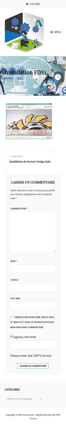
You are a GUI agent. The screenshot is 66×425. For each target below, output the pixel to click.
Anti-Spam (30, 337)
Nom (13, 261)
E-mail (15, 280)
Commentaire (19, 208)
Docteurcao (28, 414)
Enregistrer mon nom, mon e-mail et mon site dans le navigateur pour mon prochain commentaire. (32, 322)
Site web (15, 298)
